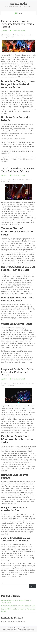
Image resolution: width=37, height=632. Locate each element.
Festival (16, 179)
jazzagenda (18, 3)
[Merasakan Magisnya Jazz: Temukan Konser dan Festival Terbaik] (18, 40)
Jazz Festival (25, 35)
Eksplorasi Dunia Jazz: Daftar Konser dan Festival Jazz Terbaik (17, 372)
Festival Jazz (18, 383)
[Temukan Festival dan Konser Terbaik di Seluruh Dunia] (18, 185)
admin (5, 31)
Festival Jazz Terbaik (18, 31)
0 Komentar (11, 37)
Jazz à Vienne (18, 35)
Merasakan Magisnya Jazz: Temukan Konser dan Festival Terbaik (18, 23)
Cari (2, 583)
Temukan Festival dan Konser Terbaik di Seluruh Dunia (18, 170)
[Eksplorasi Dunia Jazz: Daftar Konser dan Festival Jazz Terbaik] (18, 389)
